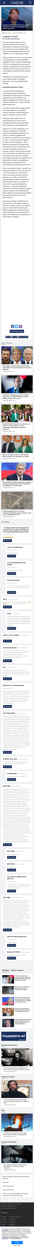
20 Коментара (18, 331)
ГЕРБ (8, 337)
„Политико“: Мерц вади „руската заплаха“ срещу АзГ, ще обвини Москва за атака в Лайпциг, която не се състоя (16, 396)
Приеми (17, 1242)
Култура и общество (15, 1217)
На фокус (4, 1217)
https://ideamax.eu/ (8, 1186)
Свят (3, 1224)
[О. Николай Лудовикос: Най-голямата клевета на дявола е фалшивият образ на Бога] (17, 1089)
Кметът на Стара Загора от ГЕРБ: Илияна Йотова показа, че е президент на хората (16, 455)
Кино (3, 1110)
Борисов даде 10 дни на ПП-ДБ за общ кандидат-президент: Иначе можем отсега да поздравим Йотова (23, 1021)
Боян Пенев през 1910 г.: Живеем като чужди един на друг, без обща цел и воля (16, 1068)
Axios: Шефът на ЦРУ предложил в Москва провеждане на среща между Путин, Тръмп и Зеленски (17, 367)
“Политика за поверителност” (11, 1237)
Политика (4, 1222)
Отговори (8, 540)
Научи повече (17, 1246)
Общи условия (18, 1204)
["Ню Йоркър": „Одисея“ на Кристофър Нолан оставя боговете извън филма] (17, 1122)
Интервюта (12, 1222)
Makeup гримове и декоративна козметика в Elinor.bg (16, 1178)
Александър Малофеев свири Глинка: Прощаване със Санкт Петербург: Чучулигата (15, 1166)
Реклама (3, 1204)
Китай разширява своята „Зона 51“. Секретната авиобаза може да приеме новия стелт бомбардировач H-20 (17, 512)
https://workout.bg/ (8, 1190)
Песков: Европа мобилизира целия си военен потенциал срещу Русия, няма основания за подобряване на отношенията (17, 483)
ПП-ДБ (15, 337)
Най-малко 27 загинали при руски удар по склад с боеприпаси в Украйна (22, 988)
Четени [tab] (5, 970)
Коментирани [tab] (17, 970)
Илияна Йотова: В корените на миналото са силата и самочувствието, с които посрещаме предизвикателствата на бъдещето (16, 426)
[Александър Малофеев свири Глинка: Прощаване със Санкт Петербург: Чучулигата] (17, 1154)
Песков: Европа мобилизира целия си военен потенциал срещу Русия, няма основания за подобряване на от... (23, 1000)
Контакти (10, 1204)
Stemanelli (6, 1182)
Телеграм (7, 39)
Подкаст (4, 1219)
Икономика (12, 1219)
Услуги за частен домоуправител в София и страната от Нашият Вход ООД (15, 1195)
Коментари (12, 1224)
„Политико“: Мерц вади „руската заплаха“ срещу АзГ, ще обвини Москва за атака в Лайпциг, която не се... (23, 978)
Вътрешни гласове (8, 1077)
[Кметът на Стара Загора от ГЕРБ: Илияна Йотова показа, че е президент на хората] (17, 444)
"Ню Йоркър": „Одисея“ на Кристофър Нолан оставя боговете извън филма (15, 1133)
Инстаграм (16, 39)
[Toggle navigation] (30, 2)
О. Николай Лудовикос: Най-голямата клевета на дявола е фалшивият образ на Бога (16, 1101)
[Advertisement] (17, 288)
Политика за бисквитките (8, 1208)
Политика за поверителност (9, 1206)
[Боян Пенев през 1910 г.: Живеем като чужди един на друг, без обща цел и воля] (17, 1057)
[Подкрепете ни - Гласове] (13, 1036)
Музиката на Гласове (8, 1142)
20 (25, 33)
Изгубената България (9, 1045)
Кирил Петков (24, 337)
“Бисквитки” (5, 1230)
